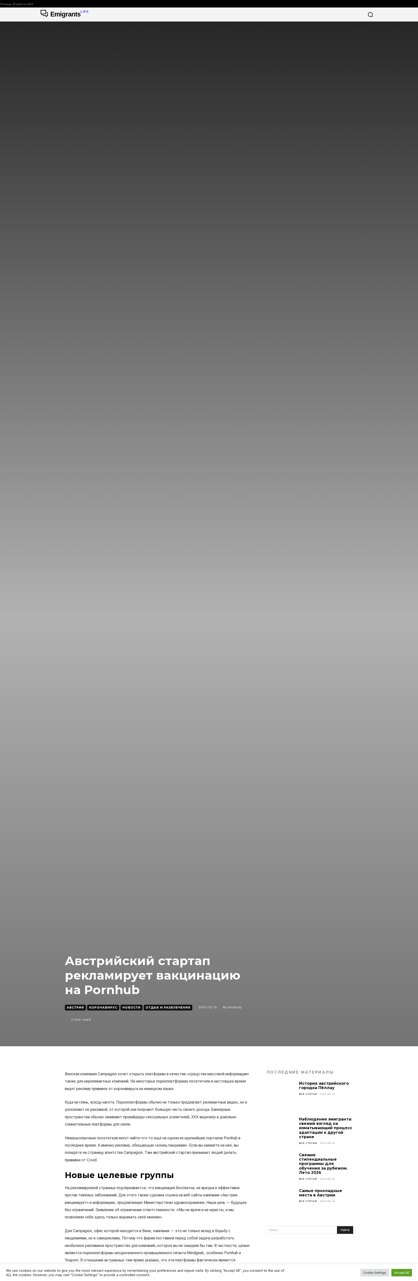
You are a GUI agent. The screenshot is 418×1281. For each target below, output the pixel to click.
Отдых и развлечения (168, 1007)
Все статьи (308, 1094)
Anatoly (235, 1007)
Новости (131, 1007)
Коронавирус (103, 1007)
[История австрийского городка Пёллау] (281, 1095)
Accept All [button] (401, 1272)
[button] (370, 14)
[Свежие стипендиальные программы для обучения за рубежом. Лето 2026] (281, 1167)
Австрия (75, 1007)
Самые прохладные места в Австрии (320, 1192)
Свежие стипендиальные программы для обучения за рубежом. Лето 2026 (323, 1164)
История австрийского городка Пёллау (324, 1085)
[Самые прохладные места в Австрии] (281, 1203)
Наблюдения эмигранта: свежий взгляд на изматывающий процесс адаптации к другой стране (325, 1128)
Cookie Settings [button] (374, 1272)
